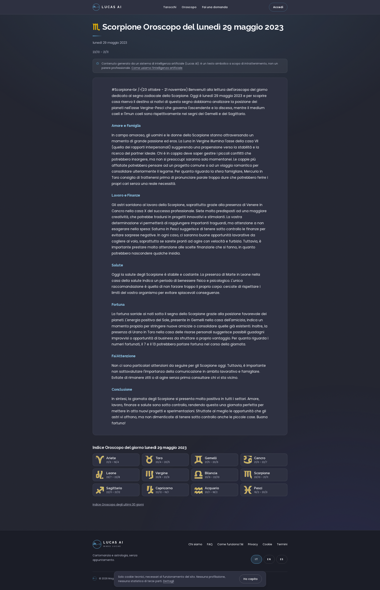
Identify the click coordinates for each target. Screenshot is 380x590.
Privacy (253, 544)
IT (256, 559)
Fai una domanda (215, 7)
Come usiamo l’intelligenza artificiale (156, 68)
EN (269, 559)
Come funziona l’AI (230, 544)
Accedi (278, 7)
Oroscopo (189, 7)
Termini (282, 544)
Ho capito (250, 579)
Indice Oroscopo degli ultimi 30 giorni (118, 504)
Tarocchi (169, 7)
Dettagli (168, 581)
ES (282, 559)
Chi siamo (195, 544)
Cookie (267, 544)
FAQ (210, 544)
